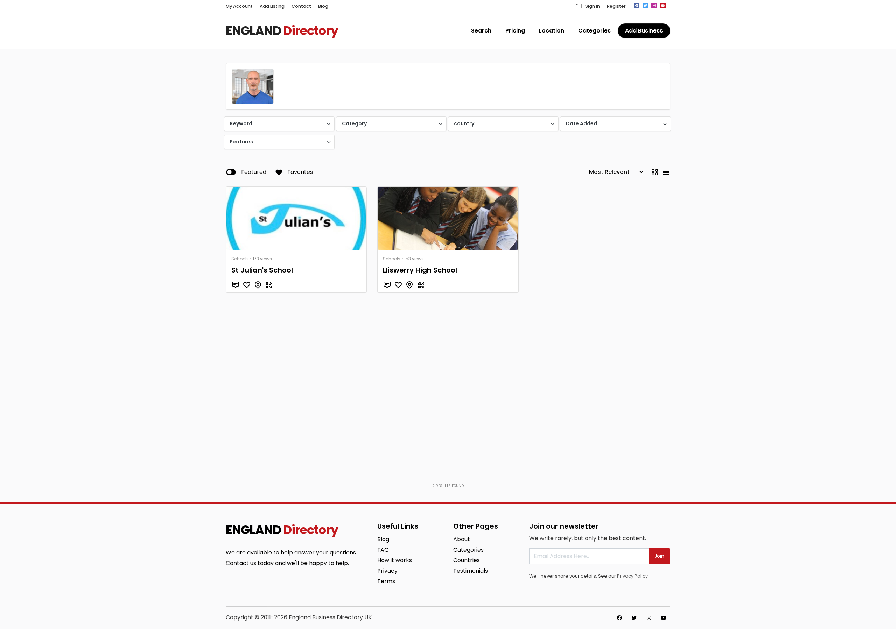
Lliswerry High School (420, 270)
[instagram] (654, 5)
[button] (576, 6)
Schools (240, 259)
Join (659, 555)
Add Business (644, 31)
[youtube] (663, 5)
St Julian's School (262, 270)
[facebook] (636, 5)
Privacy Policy (632, 576)
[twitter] (645, 5)
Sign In (592, 6)
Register (616, 6)
